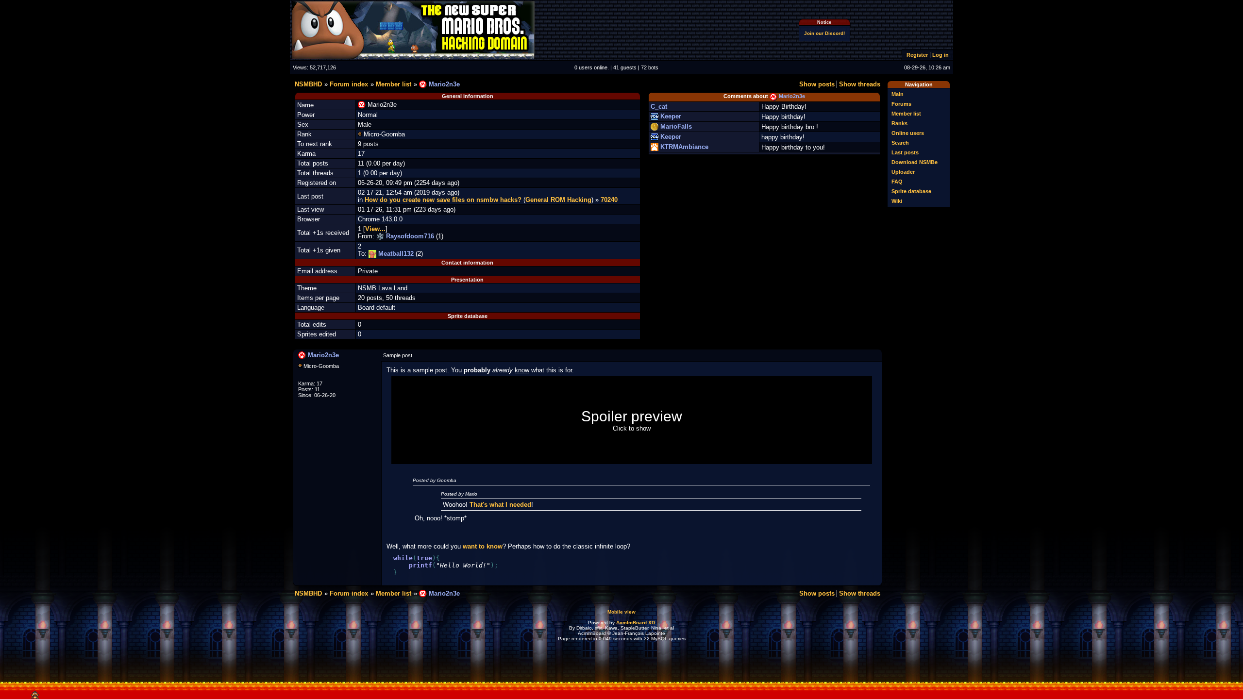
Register (917, 55)
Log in (940, 55)
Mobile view (621, 612)
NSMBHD (308, 84)
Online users (907, 133)
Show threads (859, 84)
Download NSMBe (914, 162)
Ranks (899, 123)
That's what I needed (500, 504)
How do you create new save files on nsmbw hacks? (443, 199)
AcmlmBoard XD (635, 622)
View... (375, 229)
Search (900, 143)
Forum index (349, 84)
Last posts (905, 152)
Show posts (817, 84)
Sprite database (911, 191)
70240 (609, 199)
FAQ (897, 181)
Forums (901, 104)
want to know (483, 546)
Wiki (896, 201)
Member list (906, 113)
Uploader (903, 172)
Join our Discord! (824, 33)
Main (897, 94)
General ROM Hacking (558, 199)
